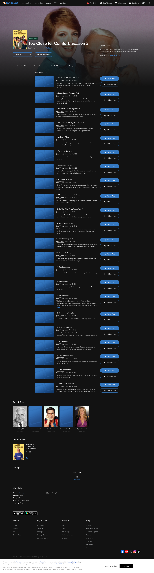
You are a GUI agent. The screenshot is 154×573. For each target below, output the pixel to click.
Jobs (87, 548)
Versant (18, 562)
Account (40, 529)
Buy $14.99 (45, 54)
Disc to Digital (66, 532)
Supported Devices (92, 529)
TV (14, 532)
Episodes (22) (21, 66)
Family (64, 529)
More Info (85, 66)
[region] (77, 566)
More (58, 307)
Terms (42, 562)
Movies (15, 529)
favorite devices (115, 55)
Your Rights (59, 564)
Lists (63, 525)
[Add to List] (27, 458)
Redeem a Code (42, 538)
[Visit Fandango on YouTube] (126, 551)
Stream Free (17, 535)
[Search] (149, 3)
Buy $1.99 (110, 84)
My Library (40, 525)
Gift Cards (65, 538)
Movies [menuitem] (48, 3)
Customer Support (92, 532)
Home (15, 525)
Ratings (71, 66)
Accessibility (90, 545)
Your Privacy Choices (110, 566)
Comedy (21, 493)
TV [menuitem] (55, 3)
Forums (88, 535)
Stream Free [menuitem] (27, 3)
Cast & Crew (38, 66)
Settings (40, 532)
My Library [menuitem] (63, 3)
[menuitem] (120, 3)
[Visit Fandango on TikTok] (139, 551)
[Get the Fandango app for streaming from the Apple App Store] (18, 513)
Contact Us (89, 538)
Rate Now (77, 479)
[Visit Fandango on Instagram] (135, 551)
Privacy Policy (71, 562)
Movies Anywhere (67, 535)
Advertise (89, 541)
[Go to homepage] (11, 3)
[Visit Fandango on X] (130, 551)
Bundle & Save (55, 66)
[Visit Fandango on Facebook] (122, 551)
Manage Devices (42, 535)
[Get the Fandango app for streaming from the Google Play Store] (31, 513)
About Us (89, 525)
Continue (126, 566)
